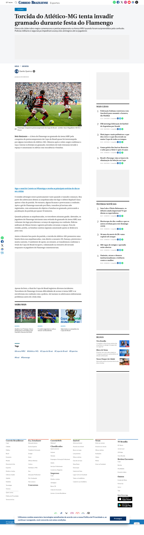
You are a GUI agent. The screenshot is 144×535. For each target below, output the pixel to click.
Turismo (8, 489)
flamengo (26, 357)
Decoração (76, 467)
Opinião (8, 478)
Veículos (53, 456)
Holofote (8, 482)
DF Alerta (120, 445)
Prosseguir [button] (118, 519)
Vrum (97, 441)
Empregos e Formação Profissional (60, 459)
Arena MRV (20, 351)
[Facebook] (118, 3)
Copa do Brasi (47, 351)
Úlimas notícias (77, 457)
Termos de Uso (10, 499)
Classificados (56, 446)
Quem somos (9, 492)
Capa (7, 443)
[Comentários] (2, 254)
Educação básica (32, 443)
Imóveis (53, 452)
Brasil (7, 453)
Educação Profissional (34, 474)
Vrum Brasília (121, 456)
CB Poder (120, 452)
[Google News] (132, 3)
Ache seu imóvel (77, 443)
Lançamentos (77, 453)
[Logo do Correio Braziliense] (33, 2)
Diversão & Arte (10, 464)
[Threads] (136, 3)
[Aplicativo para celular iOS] (125, 499)
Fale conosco (31, 482)
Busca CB (53, 486)
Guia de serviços (77, 460)
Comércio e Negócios (56, 470)
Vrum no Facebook (100, 464)
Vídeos (97, 457)
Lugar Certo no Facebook (80, 474)
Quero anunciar (55, 449)
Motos (97, 460)
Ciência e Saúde (10, 474)
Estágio (30, 453)
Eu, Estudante (34, 441)
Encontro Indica (122, 472)
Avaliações (98, 453)
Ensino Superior (32, 446)
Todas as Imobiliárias (79, 478)
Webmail (53, 443)
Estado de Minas (122, 480)
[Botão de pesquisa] (15, 2)
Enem (29, 457)
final (17, 357)
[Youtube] (129, 3)
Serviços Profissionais (57, 466)
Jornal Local (121, 449)
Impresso (55, 473)
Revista (120, 465)
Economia (8, 457)
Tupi (119, 490)
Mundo (8, 460)
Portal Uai (120, 483)
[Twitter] (121, 3)
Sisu (29, 471)
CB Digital (53, 483)
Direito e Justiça (10, 471)
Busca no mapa (77, 450)
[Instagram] (125, 3)
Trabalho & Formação (34, 450)
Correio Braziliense (15, 441)
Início (17, 66)
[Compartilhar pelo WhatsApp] (122, 119)
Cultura (30, 464)
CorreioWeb (56, 441)
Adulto (52, 463)
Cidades (8, 446)
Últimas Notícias (32, 460)
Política (8, 450)
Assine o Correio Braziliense (58, 493)
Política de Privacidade (12, 496)
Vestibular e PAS (32, 467)
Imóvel (76, 441)
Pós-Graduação (32, 478)
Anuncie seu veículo (100, 446)
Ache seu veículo (100, 443)
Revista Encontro (125, 459)
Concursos (33, 485)
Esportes (25, 66)
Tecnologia (9, 485)
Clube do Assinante (56, 490)
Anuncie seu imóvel (78, 446)
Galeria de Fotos (77, 471)
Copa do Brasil (62, 351)
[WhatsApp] (114, 3)
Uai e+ (119, 487)
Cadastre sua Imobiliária (80, 482)
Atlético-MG (33, 351)
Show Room (76, 464)
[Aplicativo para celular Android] (125, 505)
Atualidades (121, 468)
